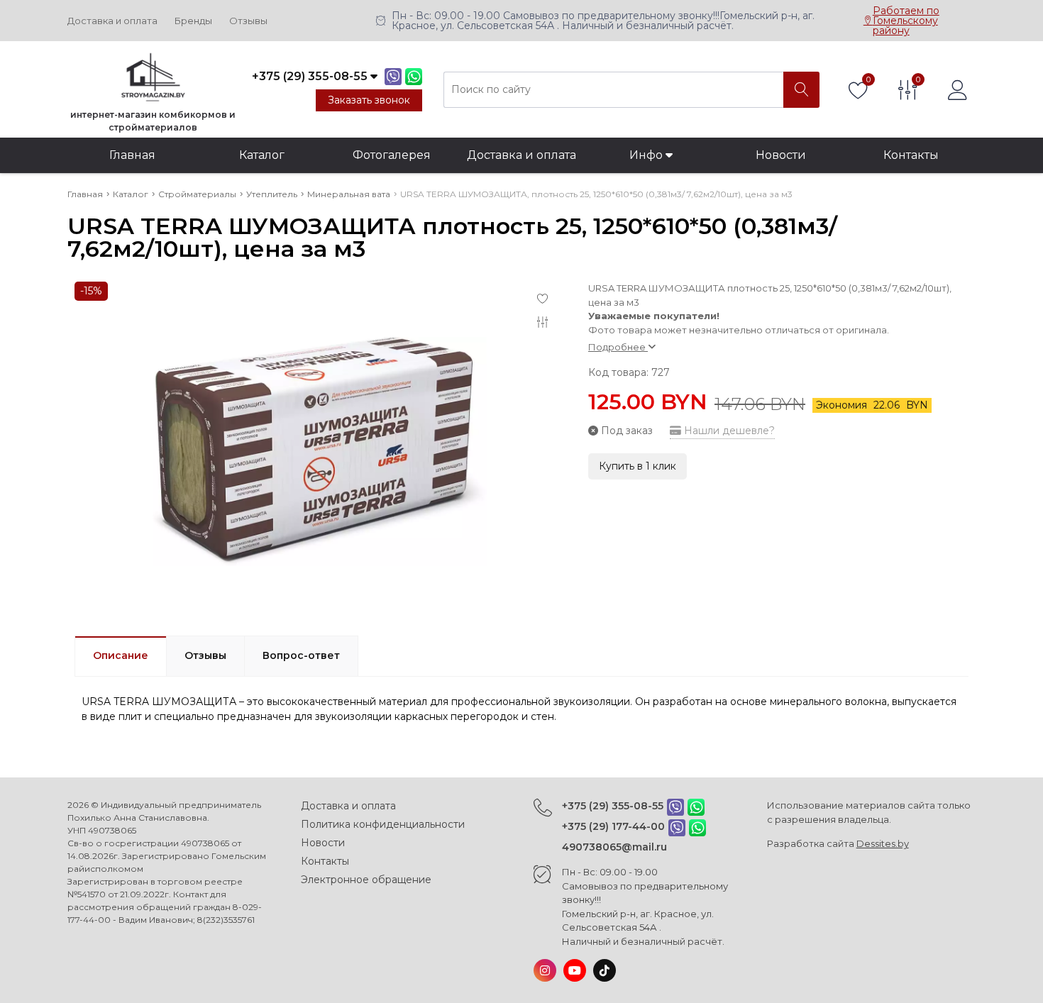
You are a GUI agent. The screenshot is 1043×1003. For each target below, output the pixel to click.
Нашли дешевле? (728, 430)
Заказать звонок (369, 100)
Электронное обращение (366, 879)
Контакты (911, 155)
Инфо (647, 155)
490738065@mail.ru (614, 847)
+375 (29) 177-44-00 (613, 826)
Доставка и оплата (112, 21)
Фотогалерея (392, 155)
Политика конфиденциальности (383, 824)
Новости (781, 155)
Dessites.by (882, 843)
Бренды (193, 21)
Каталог (262, 155)
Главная (132, 155)
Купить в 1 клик (637, 466)
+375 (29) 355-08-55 (612, 805)
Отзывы (248, 21)
